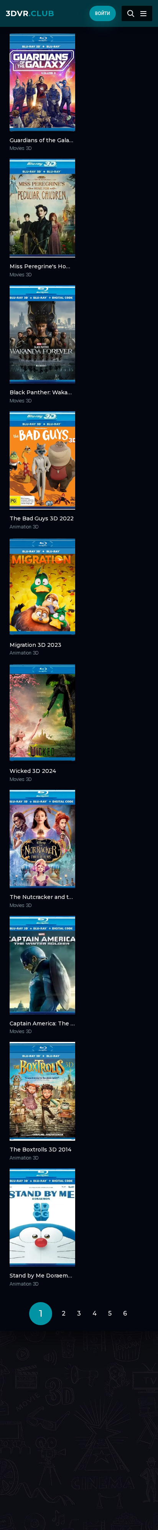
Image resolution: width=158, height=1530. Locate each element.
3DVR (30, 13)
